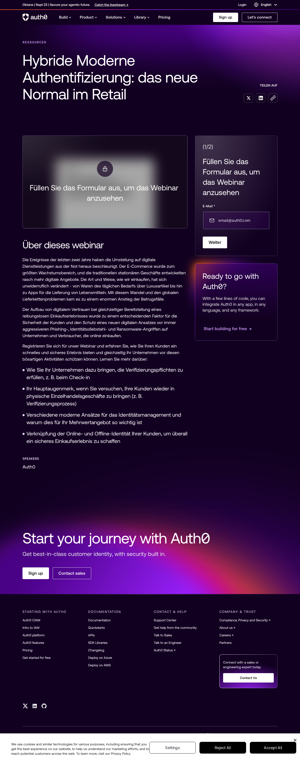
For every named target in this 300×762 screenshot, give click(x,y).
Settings (172, 748)
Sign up (225, 17)
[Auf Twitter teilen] (248, 98)
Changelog (96, 650)
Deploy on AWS (99, 665)
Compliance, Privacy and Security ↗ (244, 620)
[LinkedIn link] (35, 706)
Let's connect (260, 17)
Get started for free (36, 658)
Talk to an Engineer (167, 643)
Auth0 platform (33, 635)
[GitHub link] (44, 706)
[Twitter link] (25, 706)
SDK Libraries (98, 643)
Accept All (273, 748)
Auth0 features (33, 643)
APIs (91, 635)
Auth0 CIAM (31, 620)
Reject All (223, 748)
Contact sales (72, 573)
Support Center (165, 620)
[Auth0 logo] (34, 17)
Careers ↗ (226, 635)
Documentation (99, 620)
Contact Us (248, 678)
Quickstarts (96, 628)
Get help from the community (175, 628)
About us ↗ (227, 628)
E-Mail (209, 206)
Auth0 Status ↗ (165, 650)
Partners (225, 643)
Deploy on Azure (100, 658)
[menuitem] (65, 17)
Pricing (27, 650)
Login (242, 5)
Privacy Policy (121, 753)
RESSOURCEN (34, 42)
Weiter (215, 242)
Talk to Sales (163, 635)
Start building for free (228, 328)
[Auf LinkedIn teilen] (260, 98)
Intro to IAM (30, 628)
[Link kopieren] (273, 98)
